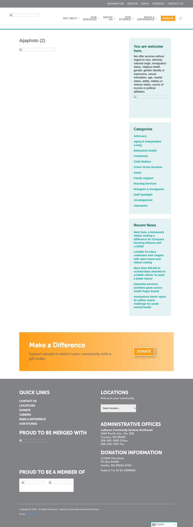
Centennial (141, 156)
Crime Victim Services (148, 167)
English (160, 524)
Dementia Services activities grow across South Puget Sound (148, 288)
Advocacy (140, 136)
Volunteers (141, 205)
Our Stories (125, 18)
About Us (108, 18)
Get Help (70, 18)
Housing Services (145, 183)
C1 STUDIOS (30, 514)
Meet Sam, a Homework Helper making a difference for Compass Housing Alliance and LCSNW (149, 239)
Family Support (143, 178)
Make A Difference (146, 18)
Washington (115, 4)
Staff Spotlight (143, 194)
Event (137, 172)
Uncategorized (143, 200)
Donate (168, 18)
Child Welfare (142, 161)
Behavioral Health (145, 150)
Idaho (145, 4)
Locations (27, 406)
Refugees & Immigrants (149, 189)
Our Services (90, 18)
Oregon (132, 4)
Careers (158, 4)
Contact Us (175, 4)
